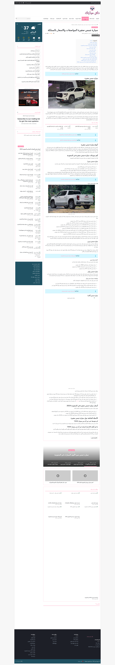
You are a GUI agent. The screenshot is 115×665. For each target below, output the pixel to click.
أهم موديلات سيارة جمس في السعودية (68, 255)
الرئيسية (97, 18)
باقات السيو (33, 648)
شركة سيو (55, 641)
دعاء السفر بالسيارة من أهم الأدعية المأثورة (25, 158)
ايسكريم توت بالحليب (31, 641)
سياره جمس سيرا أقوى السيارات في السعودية (68, 134)
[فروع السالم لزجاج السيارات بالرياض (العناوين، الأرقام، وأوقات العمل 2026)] (37, 198)
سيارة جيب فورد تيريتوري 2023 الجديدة (71, 455)
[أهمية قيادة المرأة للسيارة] (37, 209)
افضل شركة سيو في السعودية (29, 650)
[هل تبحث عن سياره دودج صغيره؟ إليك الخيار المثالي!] (94, 128)
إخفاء (91, 40)
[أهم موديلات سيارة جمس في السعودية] (53, 510)
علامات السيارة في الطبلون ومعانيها (27, 213)
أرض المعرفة (32, 639)
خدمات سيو (55, 639)
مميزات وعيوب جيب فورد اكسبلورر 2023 (72, 516)
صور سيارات (52, 18)
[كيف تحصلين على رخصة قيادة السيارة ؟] (37, 237)
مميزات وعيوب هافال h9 (35, 277)
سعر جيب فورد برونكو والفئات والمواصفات (72, 502)
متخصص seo (76, 639)
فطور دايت (76, 645)
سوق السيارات (45, 18)
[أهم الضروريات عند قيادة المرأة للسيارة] (37, 220)
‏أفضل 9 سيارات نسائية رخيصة (27, 169)
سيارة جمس (93, 437)
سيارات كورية (65, 18)
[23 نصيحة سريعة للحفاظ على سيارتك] (37, 255)
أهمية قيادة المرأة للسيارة (28, 207)
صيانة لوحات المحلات (36, 273)
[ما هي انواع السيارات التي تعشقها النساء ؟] (37, 232)
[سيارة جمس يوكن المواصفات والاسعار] (53, 497)
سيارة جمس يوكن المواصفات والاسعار (68, 179)
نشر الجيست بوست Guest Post (94, 646)
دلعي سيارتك (80, 661)
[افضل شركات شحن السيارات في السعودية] (37, 243)
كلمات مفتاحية (32, 652)
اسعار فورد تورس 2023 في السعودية (91, 597)
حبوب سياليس (37, 275)
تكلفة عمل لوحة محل (36, 264)
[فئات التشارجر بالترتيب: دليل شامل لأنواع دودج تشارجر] (67, 128)
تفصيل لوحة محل (37, 269)
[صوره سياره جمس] (90, 497)
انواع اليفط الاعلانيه (36, 265)
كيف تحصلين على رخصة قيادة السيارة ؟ (26, 235)
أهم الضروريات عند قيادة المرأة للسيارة (26, 219)
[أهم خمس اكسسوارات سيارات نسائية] (37, 187)
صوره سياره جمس (94, 502)
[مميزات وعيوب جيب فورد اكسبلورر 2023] (71, 510)
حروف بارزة (37, 278)
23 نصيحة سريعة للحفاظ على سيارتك (26, 252)
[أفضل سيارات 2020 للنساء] (37, 165)
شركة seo (33, 656)
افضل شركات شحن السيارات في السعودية (25, 241)
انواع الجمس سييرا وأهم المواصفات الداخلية (68, 140)
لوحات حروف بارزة (31, 654)
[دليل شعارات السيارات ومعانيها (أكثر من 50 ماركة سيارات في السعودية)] (37, 181)
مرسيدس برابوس (53, 637)
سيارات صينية (71, 18)
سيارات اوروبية (78, 18)
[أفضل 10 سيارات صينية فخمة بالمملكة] (37, 176)
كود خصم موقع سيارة (74, 643)
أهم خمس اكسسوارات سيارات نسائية (26, 185)
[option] (71, 455)
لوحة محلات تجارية (36, 282)
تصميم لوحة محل (37, 267)
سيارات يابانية (92, 18)
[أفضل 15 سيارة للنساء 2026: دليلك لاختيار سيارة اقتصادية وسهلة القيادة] (37, 155)
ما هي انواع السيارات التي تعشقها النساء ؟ (26, 230)
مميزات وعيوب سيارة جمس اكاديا (68, 73)
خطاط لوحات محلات (36, 271)
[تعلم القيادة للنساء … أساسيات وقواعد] (37, 193)
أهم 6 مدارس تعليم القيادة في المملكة (26, 202)
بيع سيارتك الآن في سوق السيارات (28, 88)
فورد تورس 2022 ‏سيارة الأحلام (27, 246)
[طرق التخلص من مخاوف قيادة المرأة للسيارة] (37, 226)
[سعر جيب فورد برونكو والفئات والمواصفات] (71, 497)
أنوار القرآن (33, 637)
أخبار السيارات (58, 18)
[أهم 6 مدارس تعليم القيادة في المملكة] (37, 204)
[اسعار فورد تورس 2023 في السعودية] (90, 551)
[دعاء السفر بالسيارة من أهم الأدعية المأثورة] (37, 160)
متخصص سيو (76, 637)
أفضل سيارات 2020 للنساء (28, 163)
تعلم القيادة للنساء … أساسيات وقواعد (26, 191)
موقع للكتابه (54, 643)
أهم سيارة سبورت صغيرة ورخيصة (68, 291)
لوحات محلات (37, 280)
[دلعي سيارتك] (92, 10)
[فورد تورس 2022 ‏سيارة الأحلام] (37, 248)
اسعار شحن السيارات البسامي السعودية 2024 (30, 149)
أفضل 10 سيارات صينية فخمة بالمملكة (26, 174)
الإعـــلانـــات (97, 644)
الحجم (77, 401)
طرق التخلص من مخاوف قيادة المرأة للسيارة (25, 224)
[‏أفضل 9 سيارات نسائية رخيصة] (37, 171)
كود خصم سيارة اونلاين (74, 641)
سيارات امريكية (85, 18)
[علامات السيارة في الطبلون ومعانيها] (37, 215)
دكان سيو (33, 647)
